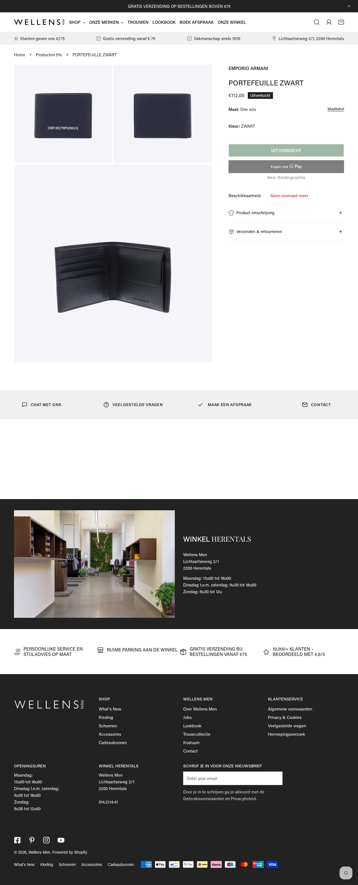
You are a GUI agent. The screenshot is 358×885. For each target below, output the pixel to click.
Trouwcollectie (196, 734)
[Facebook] (17, 840)
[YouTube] (61, 840)
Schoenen (108, 725)
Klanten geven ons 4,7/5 (42, 38)
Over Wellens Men (200, 709)
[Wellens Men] (39, 22)
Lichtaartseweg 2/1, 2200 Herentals (311, 38)
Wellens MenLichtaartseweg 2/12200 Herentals (201, 561)
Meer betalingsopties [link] (286, 177)
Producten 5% (49, 54)
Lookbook (192, 725)
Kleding (106, 717)
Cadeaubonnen (113, 742)
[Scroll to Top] (348, 855)
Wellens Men (39, 852)
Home (19, 54)
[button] (341, 22)
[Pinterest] (32, 840)
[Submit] (275, 778)
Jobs (187, 717)
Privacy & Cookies (285, 717)
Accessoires (110, 734)
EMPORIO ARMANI (248, 68)
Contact (190, 751)
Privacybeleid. (244, 798)
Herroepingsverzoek (286, 734)
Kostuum (191, 742)
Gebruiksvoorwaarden (203, 798)
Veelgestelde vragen (287, 725)
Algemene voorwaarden (290, 709)
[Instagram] (46, 840)
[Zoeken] (316, 22)
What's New (110, 709)
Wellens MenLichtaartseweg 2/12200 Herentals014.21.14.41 (116, 788)
